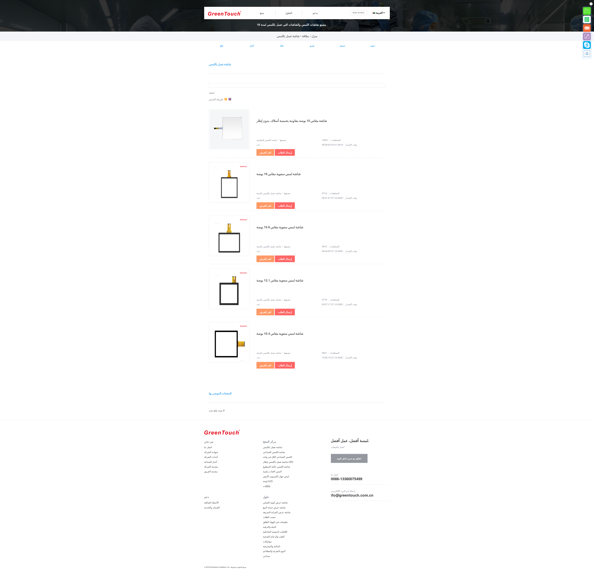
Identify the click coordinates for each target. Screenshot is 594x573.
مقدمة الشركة (211, 466)
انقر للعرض (265, 152)
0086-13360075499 (346, 478)
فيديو (312, 45)
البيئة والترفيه (269, 526)
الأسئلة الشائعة (211, 502)
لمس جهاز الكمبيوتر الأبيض (276, 476)
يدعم (315, 13)
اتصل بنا (208, 447)
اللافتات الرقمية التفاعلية (275, 531)
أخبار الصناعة (210, 461)
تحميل (342, 45)
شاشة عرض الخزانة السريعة (277, 512)
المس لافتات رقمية (272, 471)
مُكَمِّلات (266, 486)
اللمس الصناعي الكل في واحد (277, 456)
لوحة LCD (268, 481)
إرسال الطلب (285, 152)
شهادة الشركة (211, 452)
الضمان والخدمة (212, 507)
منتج (262, 13)
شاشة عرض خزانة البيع (274, 507)
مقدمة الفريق (210, 471)
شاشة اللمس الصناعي (274, 452)
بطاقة (305, 36)
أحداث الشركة (211, 456)
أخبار (252, 45)
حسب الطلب (269, 517)
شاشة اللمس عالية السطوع (276, 466)
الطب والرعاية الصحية (273, 536)
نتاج (221, 45)
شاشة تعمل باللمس (288, 36)
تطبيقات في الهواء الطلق (275, 522)
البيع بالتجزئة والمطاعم (274, 551)
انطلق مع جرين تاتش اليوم (349, 458)
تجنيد (372, 45)
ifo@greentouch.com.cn (352, 495)
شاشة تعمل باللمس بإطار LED (278, 461)
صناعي (266, 556)
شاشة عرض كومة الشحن (275, 502)
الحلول (288, 13)
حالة (282, 45)
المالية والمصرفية (271, 546)
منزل (314, 36)
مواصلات (267, 541)
